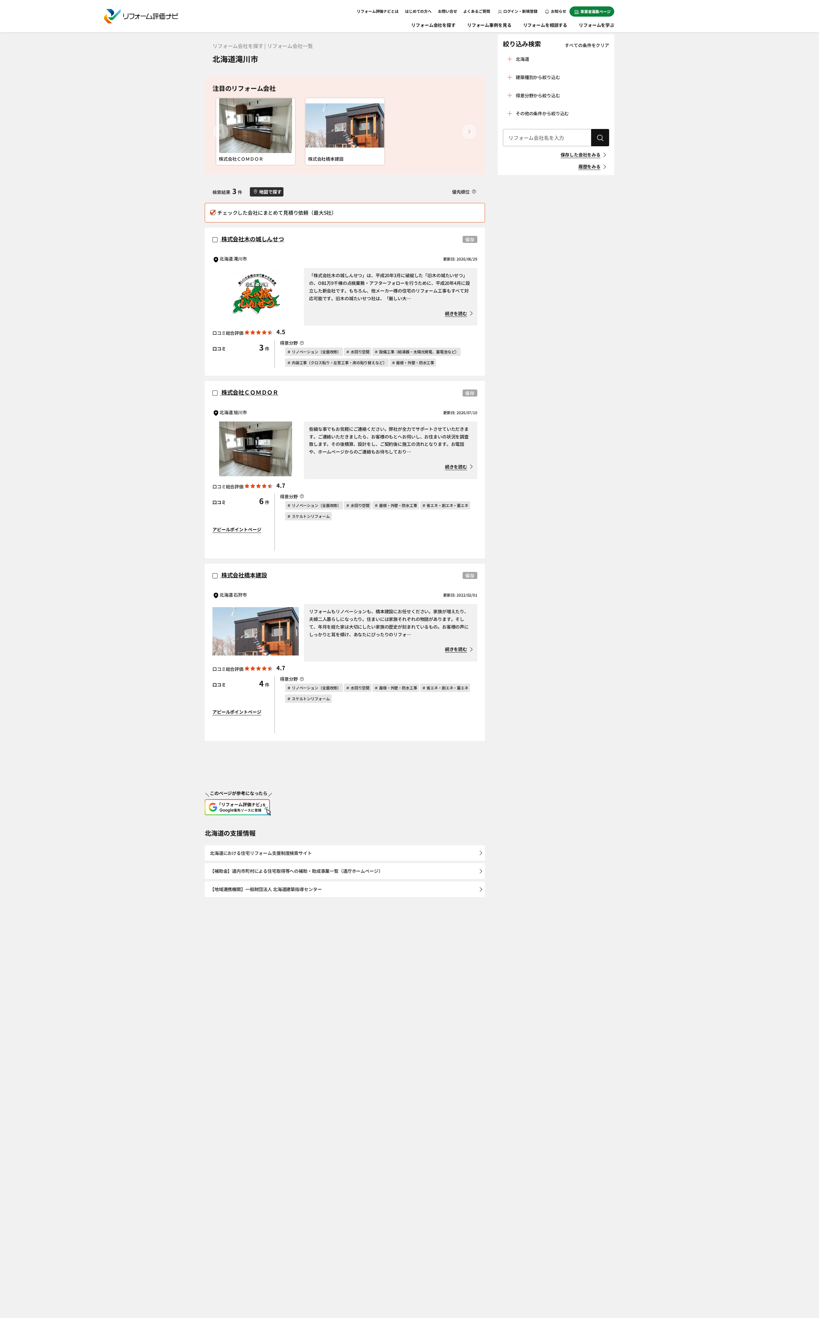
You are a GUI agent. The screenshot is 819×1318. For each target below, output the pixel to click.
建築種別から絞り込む (538, 77)
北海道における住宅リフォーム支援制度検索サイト (261, 853)
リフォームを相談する (545, 25)
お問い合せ (447, 11)
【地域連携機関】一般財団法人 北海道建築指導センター (266, 889)
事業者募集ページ (595, 11)
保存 (470, 239)
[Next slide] (469, 132)
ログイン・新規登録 (520, 11)
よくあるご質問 (476, 11)
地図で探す (270, 192)
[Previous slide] (220, 132)
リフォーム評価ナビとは (378, 11)
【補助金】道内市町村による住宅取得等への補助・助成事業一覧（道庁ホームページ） (296, 871)
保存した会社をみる (580, 154)
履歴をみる (589, 166)
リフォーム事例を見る (489, 25)
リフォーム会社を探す (433, 25)
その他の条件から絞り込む (542, 113)
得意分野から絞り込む (538, 95)
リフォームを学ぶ (596, 25)
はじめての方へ (418, 11)
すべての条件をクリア (587, 45)
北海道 (522, 59)
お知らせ (558, 11)
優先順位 (461, 192)
